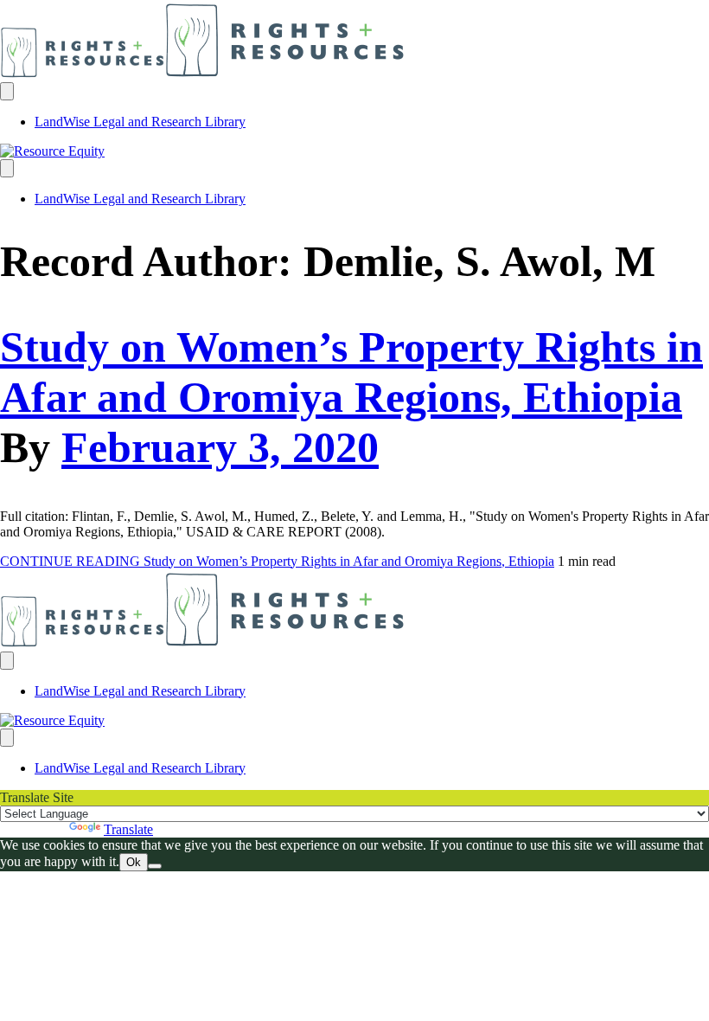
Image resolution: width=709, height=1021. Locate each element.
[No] (155, 866)
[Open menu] (7, 91)
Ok (133, 862)
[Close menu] (7, 168)
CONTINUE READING (277, 561)
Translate (128, 829)
